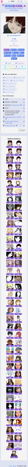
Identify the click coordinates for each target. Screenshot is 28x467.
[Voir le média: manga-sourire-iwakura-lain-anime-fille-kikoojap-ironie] (10, 144)
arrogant (21, 55)
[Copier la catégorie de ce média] (24, 108)
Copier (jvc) (20, 63)
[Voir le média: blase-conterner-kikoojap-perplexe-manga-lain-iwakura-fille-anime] (18, 152)
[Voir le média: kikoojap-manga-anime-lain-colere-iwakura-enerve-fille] (10, 168)
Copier (9, 63)
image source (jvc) (10, 125)
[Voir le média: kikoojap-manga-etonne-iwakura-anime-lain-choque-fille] (10, 160)
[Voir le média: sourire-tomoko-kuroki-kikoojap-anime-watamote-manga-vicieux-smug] (10, 335)
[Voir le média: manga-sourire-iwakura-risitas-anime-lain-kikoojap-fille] (18, 144)
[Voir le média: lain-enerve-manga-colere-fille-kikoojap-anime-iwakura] (18, 176)
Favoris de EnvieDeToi (10, 89)
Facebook (17, 68)
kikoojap (21, 50)
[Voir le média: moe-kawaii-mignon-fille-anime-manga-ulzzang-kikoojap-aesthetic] (18, 446)
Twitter (6, 68)
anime (14, 58)
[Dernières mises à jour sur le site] (16, 1)
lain (22, 52)
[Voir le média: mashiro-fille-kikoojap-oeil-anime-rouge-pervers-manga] (18, 335)
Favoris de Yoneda (20, 77)
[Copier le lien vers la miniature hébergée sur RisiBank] (24, 121)
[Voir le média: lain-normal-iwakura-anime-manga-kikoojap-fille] (18, 168)
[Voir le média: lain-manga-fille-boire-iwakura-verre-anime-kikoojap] (10, 152)
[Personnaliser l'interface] (18, 1)
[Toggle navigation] (25, 1)
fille (14, 55)
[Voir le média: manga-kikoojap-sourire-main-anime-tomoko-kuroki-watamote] (10, 327)
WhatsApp (11, 68)
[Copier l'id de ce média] (24, 99)
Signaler (22, 130)
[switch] (9, 1)
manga (14, 50)
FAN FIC (7, 80)
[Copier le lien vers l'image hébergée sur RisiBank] (24, 117)
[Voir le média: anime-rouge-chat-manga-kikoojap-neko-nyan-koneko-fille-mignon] (18, 343)
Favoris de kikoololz (10, 86)
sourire (16, 52)
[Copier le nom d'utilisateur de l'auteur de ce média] (24, 105)
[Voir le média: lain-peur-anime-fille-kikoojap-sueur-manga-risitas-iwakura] (10, 176)
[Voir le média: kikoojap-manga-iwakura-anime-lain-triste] (10, 192)
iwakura (8, 55)
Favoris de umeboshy (17, 80)
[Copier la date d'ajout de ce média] (24, 102)
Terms (14, 466)
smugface (8, 52)
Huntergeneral (15, 35)
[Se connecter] (21, 1)
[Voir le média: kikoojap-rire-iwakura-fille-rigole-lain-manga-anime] (18, 160)
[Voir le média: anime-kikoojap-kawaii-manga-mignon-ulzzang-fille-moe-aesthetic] (14, 454)
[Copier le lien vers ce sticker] (10, 147)
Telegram (23, 68)
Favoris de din (8, 77)
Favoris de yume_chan (10, 83)
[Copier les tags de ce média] (24, 111)
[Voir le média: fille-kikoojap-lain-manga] (18, 359)
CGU (10, 466)
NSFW (12, 1)
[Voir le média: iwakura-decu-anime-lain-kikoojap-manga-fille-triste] (18, 184)
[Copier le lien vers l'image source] (24, 126)
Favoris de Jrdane (9, 92)
